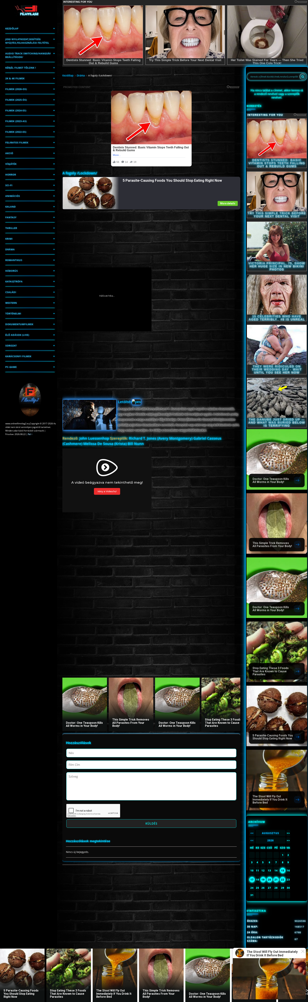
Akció (9, 153)
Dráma (10, 249)
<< (252, 833)
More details (227, 203)
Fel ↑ (30, 434)
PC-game (11, 367)
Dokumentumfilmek (19, 324)
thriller (11, 228)
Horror (10, 174)
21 (276, 879)
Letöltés (125, 401)
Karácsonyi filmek (18, 356)
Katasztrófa (14, 281)
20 (269, 879)
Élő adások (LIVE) (17, 334)
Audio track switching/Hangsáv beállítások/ (28, 55)
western (11, 302)
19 (263, 879)
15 (282, 870)
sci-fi (8, 185)
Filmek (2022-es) (15, 131)
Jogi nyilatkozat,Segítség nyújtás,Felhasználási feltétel (27, 41)
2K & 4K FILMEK (15, 78)
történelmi (13, 313)
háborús (11, 270)
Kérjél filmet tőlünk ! (20, 67)
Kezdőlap (12, 28)
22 (282, 879)
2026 (270, 840)
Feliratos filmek (16, 142)
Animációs (12, 196)
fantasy (11, 217)
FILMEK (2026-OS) (16, 89)
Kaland (10, 206)
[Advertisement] (151, 234)
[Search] (303, 77)
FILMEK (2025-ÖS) (16, 99)
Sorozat (11, 345)
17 (252, 879)
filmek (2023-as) (16, 121)
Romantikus (13, 260)
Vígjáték (11, 163)
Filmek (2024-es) (15, 110)
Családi (10, 292)
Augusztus (270, 833)
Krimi (9, 238)
